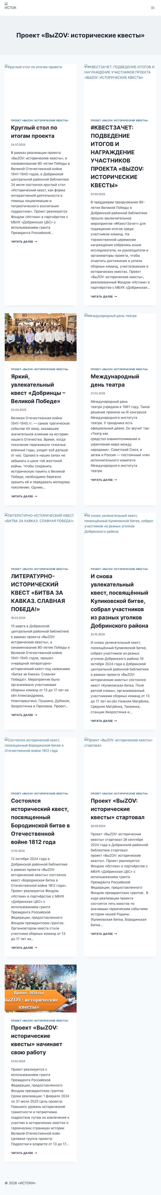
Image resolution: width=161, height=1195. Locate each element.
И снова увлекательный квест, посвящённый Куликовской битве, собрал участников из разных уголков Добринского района (119, 601)
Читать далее (24, 241)
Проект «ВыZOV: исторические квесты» (40, 120)
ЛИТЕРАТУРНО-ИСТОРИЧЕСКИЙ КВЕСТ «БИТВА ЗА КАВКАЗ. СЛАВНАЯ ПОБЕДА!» (38, 593)
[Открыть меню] (152, 8)
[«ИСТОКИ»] (12, 8)
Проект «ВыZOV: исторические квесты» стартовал (118, 809)
